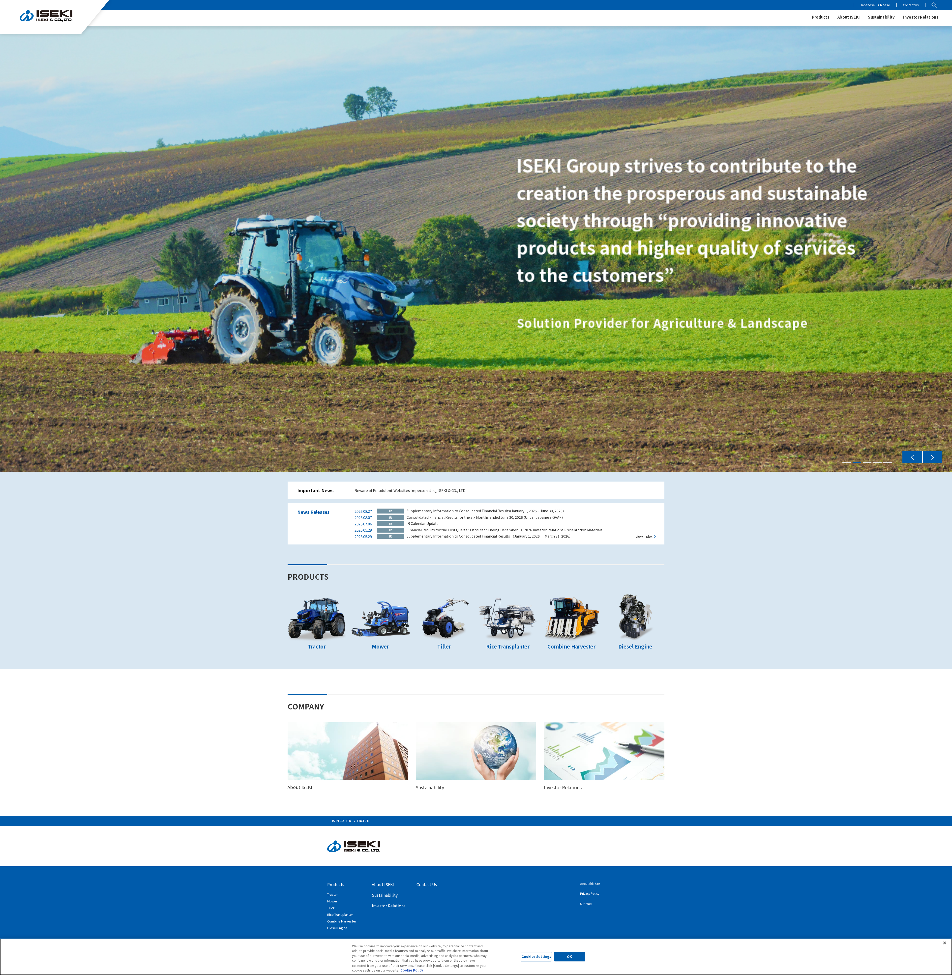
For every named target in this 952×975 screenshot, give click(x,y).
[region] (476, 957)
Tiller (330, 907)
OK (569, 956)
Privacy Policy (589, 893)
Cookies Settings (536, 956)
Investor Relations (388, 906)
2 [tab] (857, 462)
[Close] (944, 942)
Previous (912, 457)
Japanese (867, 4)
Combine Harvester (341, 921)
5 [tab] (887, 462)
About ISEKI (383, 884)
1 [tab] (846, 462)
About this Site (590, 883)
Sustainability (385, 895)
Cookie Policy (411, 970)
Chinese (884, 4)
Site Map (586, 903)
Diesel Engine (337, 927)
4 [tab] (877, 462)
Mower (332, 901)
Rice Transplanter (340, 914)
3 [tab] (867, 462)
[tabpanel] (476, 249)
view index (644, 536)
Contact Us (426, 884)
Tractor (332, 894)
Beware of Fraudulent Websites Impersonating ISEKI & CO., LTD (410, 490)
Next (932, 457)
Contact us (911, 4)
